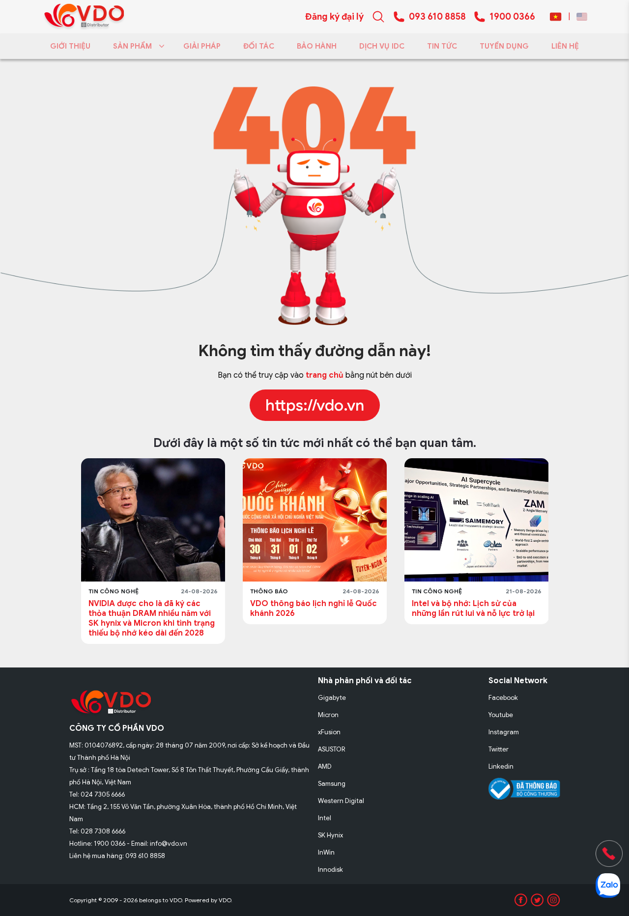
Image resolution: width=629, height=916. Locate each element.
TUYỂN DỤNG (504, 46)
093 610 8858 (437, 17)
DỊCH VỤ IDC (381, 46)
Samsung (331, 783)
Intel (324, 818)
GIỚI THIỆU (70, 46)
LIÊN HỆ (565, 46)
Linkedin (501, 766)
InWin (326, 852)
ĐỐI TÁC (258, 46)
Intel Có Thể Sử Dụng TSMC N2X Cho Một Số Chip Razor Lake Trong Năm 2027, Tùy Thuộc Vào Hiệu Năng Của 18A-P (495, 618)
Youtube (500, 715)
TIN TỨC (442, 46)
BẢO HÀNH (317, 46)
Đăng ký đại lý (334, 17)
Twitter (498, 749)
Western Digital (341, 801)
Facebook (503, 698)
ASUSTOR (331, 749)
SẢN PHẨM (132, 46)
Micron (328, 715)
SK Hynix (330, 835)
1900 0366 (512, 17)
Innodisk (330, 869)
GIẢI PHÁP (202, 46)
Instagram (503, 732)
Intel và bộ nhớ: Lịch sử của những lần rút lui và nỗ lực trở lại (334, 608)
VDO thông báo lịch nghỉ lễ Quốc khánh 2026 (174, 608)
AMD (325, 766)
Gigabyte (332, 698)
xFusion (329, 732)
